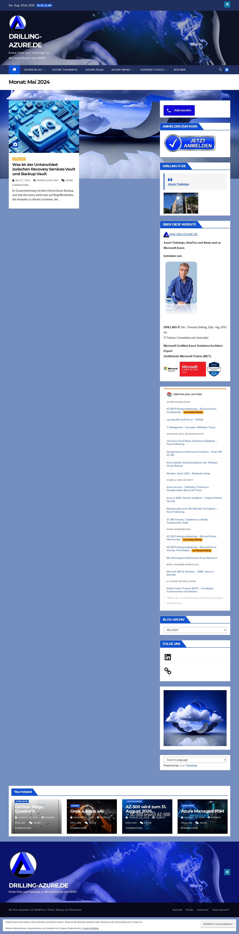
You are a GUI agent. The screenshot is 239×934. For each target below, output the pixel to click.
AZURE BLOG (33, 69)
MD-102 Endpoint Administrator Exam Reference (192, 558)
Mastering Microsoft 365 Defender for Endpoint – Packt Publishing (192, 510)
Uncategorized (134, 801)
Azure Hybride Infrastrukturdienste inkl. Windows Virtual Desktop (192, 464)
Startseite (177, 909)
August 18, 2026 (139, 817)
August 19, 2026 (84, 817)
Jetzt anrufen (182, 110)
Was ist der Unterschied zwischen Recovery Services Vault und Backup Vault (43, 169)
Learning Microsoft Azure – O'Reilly (185, 419)
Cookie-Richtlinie (90, 928)
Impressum (202, 909)
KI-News (75, 806)
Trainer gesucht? (220, 909)
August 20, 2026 (28, 817)
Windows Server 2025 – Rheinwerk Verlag (188, 473)
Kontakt (190, 909)
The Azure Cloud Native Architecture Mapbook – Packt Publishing (192, 442)
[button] (220, 69)
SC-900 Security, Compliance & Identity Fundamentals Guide (187, 521)
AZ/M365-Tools (152, 69)
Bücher (179, 69)
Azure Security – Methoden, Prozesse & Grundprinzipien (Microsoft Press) (188, 489)
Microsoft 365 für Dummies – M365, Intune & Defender (190, 573)
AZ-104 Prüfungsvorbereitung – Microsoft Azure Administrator (191, 538)
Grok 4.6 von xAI (87, 811)
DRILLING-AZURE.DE (183, 234)
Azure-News (121, 69)
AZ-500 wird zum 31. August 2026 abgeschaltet (146, 811)
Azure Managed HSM (202, 811)
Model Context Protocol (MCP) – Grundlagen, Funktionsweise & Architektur (190, 590)
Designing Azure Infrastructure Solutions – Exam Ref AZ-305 (194, 453)
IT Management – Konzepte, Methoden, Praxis (191, 427)
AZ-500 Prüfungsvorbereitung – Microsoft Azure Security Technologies (191, 549)
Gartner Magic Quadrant (29, 809)
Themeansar (75, 909)
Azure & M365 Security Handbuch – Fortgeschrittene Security (194, 499)
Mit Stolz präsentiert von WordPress (27, 909)
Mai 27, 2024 (23, 180)
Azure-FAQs (94, 69)
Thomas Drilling (47, 180)
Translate (191, 765)
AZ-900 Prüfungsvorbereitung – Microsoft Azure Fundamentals (191, 410)
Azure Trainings (65, 69)
